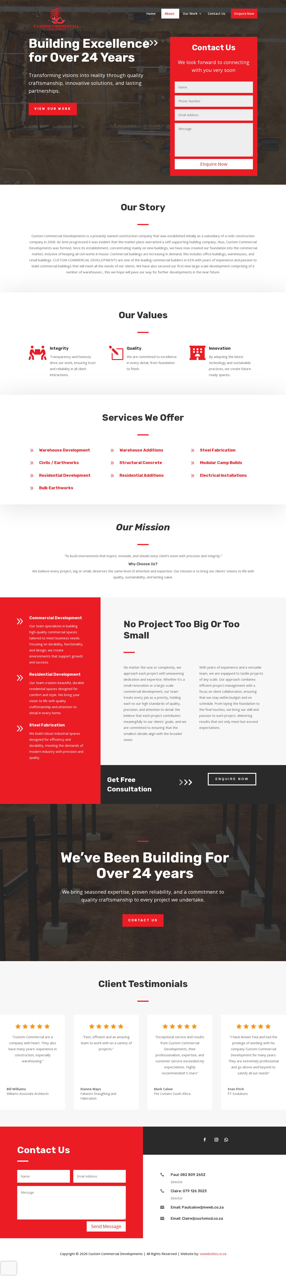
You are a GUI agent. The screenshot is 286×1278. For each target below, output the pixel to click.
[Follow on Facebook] (205, 1140)
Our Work (190, 14)
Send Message (106, 1226)
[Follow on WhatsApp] (226, 1140)
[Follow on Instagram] (216, 1140)
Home (151, 14)
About (169, 14)
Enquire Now (244, 13)
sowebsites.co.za (213, 1253)
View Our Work (52, 109)
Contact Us (216, 14)
